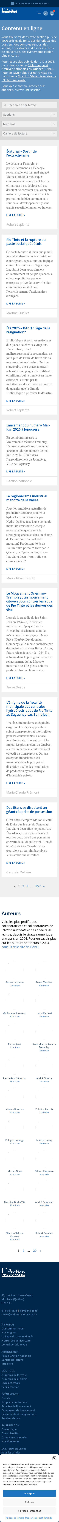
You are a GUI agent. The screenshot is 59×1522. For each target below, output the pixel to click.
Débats (6, 1399)
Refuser (29, 1502)
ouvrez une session (27, 90)
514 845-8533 (9, 1310)
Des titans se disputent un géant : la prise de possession (29, 809)
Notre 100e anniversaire (16, 1341)
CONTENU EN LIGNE (14, 1449)
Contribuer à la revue (14, 1345)
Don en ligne (9, 1430)
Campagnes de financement (18, 1411)
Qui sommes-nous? (13, 1329)
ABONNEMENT (11, 1352)
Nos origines (9, 1333)
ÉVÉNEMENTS (10, 1395)
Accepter (29, 1493)
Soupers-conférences (14, 1403)
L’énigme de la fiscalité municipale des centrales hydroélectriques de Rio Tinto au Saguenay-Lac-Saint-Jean (29, 708)
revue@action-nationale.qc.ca (19, 1314)
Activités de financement (16, 1407)
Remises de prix (11, 1419)
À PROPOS (8, 1325)
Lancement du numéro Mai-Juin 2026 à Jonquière (28, 427)
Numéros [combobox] (9, 124)
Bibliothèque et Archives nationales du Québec (25, 67)
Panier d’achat (10, 1388)
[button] (54, 1458)
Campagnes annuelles (15, 1438)
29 (35, 1250)
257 (38, 886)
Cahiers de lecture (12, 1360)
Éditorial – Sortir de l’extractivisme (21, 153)
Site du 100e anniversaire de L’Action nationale (29, 78)
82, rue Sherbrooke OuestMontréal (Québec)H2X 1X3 (17, 1299)
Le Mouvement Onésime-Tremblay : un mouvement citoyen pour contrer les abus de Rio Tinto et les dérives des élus (29, 601)
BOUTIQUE (8, 1372)
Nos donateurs (11, 1442)
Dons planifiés (10, 1434)
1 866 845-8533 (28, 1310)
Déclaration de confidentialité (38, 1518)
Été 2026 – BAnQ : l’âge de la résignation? (28, 330)
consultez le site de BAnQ (20, 947)
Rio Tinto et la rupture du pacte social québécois (26, 241)
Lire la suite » (15, 215)
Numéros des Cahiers (14, 1380)
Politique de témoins (15, 1518)
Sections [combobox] (9, 114)
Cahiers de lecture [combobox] (15, 133)
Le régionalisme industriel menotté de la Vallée (26, 498)
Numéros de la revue (14, 1376)
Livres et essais (11, 1384)
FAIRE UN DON (11, 1426)
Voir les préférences (29, 1510)
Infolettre (7, 1364)
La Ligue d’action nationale (17, 1337)
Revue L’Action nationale (16, 1356)
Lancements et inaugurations (19, 1415)
